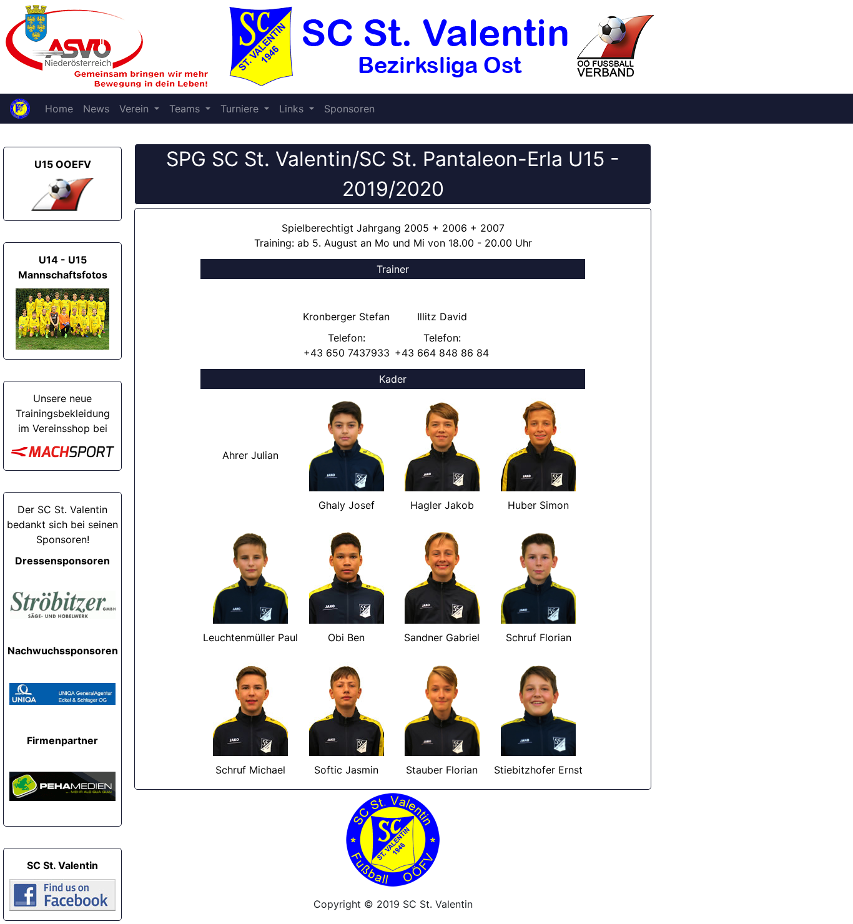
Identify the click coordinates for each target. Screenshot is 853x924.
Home (59, 108)
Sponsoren (349, 108)
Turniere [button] (241, 108)
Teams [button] (186, 108)
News (96, 108)
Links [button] (293, 108)
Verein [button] (135, 108)
